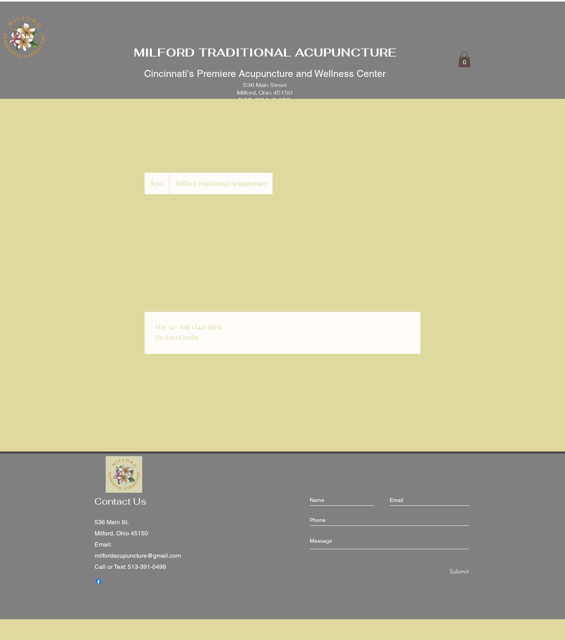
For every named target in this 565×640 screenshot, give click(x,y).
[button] (464, 59)
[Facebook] (98, 581)
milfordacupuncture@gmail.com (138, 555)
